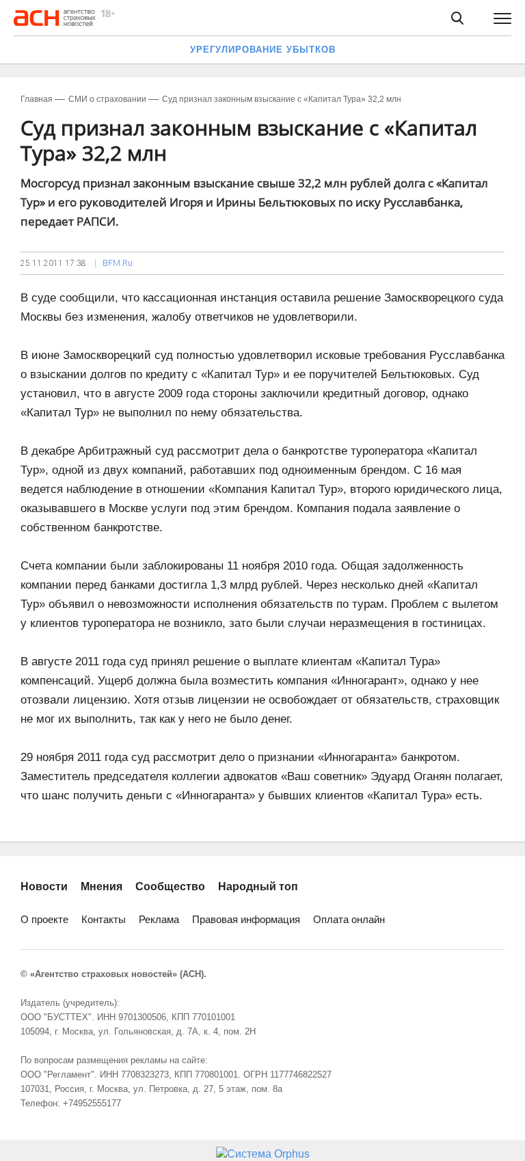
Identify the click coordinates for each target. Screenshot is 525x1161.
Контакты (103, 919)
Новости (44, 886)
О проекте (44, 919)
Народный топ (258, 886)
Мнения (101, 886)
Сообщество (170, 886)
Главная (37, 99)
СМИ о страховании (107, 99)
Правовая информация (246, 919)
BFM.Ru (118, 263)
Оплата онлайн (349, 919)
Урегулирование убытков (263, 49)
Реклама (159, 919)
